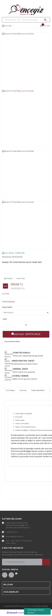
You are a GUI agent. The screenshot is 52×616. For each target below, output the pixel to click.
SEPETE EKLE (32, 334)
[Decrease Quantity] (6, 325)
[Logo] (26, 9)
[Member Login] (7, 25)
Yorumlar (23, 390)
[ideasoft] (12, 612)
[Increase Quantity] (46, 325)
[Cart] (45, 25)
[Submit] (46, 562)
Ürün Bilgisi (10, 390)
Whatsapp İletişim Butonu (36, 611)
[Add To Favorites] (11, 341)
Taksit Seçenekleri (38, 390)
